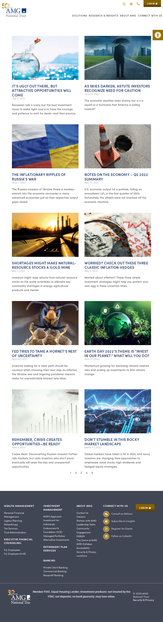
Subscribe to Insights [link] (123, 521)
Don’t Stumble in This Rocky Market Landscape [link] (111, 441)
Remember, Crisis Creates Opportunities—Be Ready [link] (37, 441)
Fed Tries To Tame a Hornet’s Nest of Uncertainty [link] (44, 353)
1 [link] (71, 473)
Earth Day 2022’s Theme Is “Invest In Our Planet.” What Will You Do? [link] (116, 353)
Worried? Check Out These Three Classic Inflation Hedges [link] (116, 265)
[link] (158, 35)
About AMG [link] (85, 506)
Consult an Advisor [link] (122, 513)
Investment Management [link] (52, 507)
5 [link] (92, 473)
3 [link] (81, 473)
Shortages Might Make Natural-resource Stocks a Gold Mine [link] (44, 265)
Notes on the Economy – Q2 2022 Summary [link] (116, 176)
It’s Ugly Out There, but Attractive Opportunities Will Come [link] (41, 90)
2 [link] (76, 473)
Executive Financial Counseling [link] (18, 541)
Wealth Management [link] (19, 506)
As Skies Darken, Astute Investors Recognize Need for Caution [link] (117, 88)
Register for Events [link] (122, 528)
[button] (131, 4)
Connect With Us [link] (115, 506)
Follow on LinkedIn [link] (121, 536)
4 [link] (87, 473)
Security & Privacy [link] (143, 600)
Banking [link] (49, 560)
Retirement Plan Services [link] (55, 548)
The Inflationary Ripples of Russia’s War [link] (39, 176)
